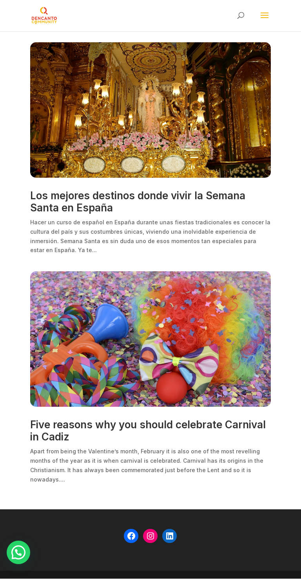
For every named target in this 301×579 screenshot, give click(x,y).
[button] (18, 552)
